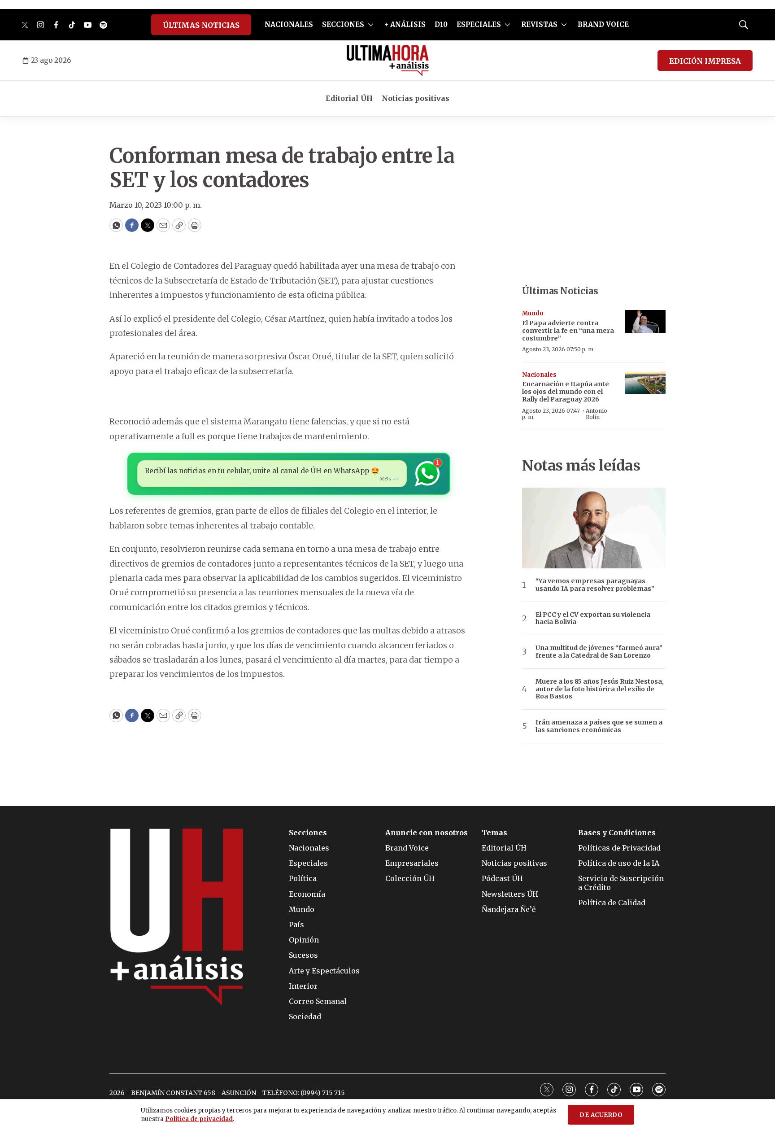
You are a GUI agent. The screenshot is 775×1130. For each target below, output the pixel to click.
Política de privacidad (199, 1119)
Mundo (533, 313)
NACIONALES (289, 24)
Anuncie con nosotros (426, 833)
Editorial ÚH (349, 98)
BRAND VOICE (603, 24)
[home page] (388, 60)
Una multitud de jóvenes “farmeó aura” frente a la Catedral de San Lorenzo (599, 651)
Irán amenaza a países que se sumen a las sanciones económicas (599, 726)
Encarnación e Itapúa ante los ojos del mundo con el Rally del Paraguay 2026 (565, 391)
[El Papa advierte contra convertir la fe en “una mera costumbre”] (645, 321)
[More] (370, 24)
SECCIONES (343, 24)
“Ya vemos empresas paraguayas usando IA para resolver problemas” (595, 585)
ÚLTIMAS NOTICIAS (201, 25)
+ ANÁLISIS (405, 24)
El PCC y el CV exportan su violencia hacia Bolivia (593, 618)
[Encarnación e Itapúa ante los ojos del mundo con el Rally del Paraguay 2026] (645, 382)
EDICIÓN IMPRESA (705, 61)
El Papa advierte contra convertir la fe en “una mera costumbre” (568, 330)
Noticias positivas (415, 98)
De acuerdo (601, 1115)
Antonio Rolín (596, 413)
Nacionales (539, 375)
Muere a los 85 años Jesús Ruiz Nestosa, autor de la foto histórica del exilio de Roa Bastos (600, 689)
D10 (441, 24)
